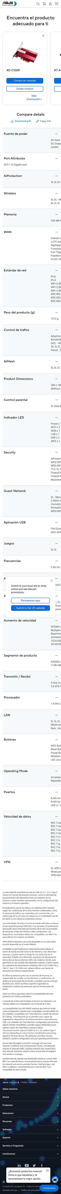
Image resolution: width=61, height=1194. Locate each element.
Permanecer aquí (30, 600)
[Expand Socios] (57, 1097)
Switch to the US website (30, 608)
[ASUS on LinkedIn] (19, 1166)
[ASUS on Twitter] (34, 1166)
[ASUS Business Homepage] (10, 3)
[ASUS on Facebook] (41, 1166)
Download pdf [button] (23, 121)
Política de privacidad (30, 1190)
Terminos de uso (10, 1190)
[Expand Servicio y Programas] (57, 1145)
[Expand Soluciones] (57, 1113)
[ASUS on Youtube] (26, 1166)
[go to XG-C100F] (24, 52)
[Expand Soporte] (57, 1137)
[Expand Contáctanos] (57, 1153)
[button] (38, 4)
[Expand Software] (57, 1129)
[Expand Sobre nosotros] (57, 1089)
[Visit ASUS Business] (11, 1082)
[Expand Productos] (57, 1105)
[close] (52, 580)
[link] (24, 89)
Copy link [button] (45, 121)
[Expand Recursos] (57, 1121)
